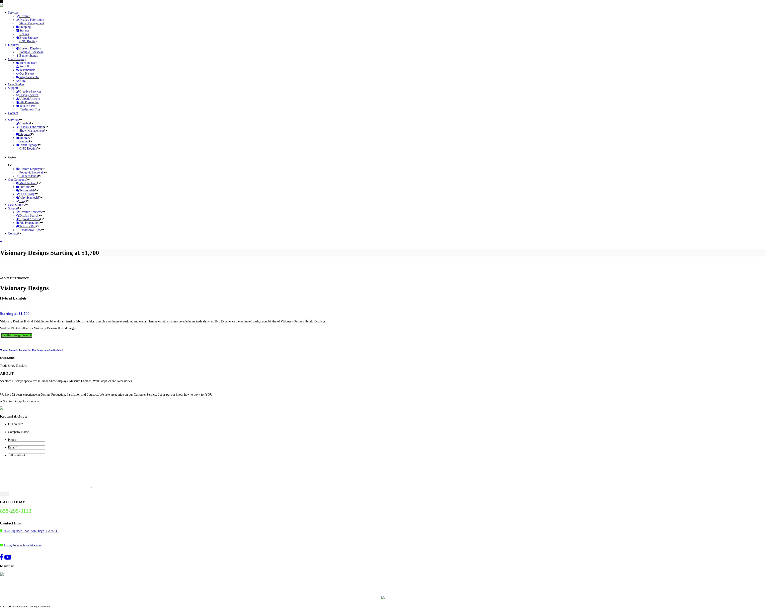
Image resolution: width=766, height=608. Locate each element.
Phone (12, 439)
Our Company (17, 59)
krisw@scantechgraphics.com (22, 545)
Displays (13, 44)
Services (13, 12)
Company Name (18, 432)
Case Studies (16, 84)
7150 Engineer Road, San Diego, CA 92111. (31, 531)
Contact (13, 113)
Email (12, 447)
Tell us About (16, 455)
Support (13, 88)
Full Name (15, 424)
